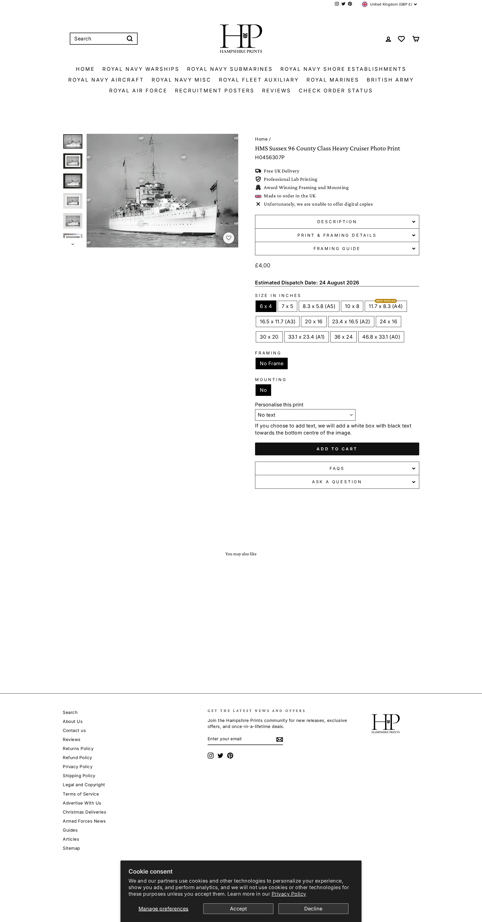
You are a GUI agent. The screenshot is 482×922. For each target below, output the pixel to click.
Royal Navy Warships (140, 69)
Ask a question (337, 481)
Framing (268, 352)
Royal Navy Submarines (230, 69)
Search (70, 712)
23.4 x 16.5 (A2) (351, 322)
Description (337, 221)
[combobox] (104, 39)
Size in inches (278, 295)
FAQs (337, 468)
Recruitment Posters (215, 91)
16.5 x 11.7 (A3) (277, 322)
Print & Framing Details (337, 235)
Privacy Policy (289, 894)
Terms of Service (81, 793)
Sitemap (71, 848)
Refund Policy (77, 757)
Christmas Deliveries (84, 812)
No (263, 390)
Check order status (336, 91)
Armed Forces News (84, 821)
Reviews (276, 91)
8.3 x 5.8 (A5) (319, 306)
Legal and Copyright (84, 784)
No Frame (271, 363)
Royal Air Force (138, 91)
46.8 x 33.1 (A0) (381, 337)
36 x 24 (343, 337)
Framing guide (337, 248)
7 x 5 (287, 306)
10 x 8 (352, 306)
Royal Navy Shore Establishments (343, 69)
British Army (390, 80)
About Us (73, 721)
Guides (70, 830)
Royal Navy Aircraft (106, 80)
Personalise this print (279, 405)
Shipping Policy (79, 775)
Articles (71, 839)
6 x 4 (266, 306)
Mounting (271, 379)
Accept (238, 909)
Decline (313, 909)
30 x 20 (269, 337)
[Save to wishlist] (228, 237)
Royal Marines (333, 80)
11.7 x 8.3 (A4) (386, 306)
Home (85, 69)
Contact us (74, 730)
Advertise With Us (82, 803)
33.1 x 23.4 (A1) (306, 337)
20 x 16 (314, 322)
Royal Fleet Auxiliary (259, 80)
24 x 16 (388, 322)
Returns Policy (78, 748)
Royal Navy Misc (181, 80)
